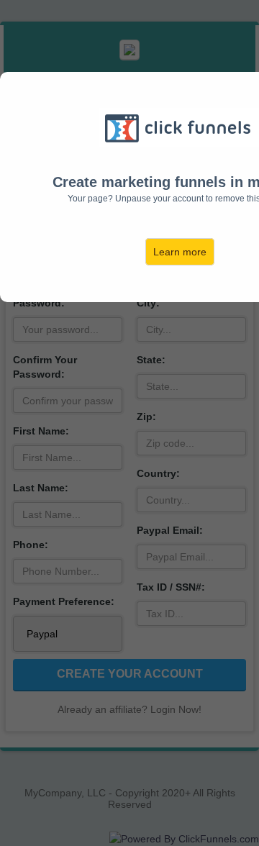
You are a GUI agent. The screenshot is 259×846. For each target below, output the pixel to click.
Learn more (179, 252)
